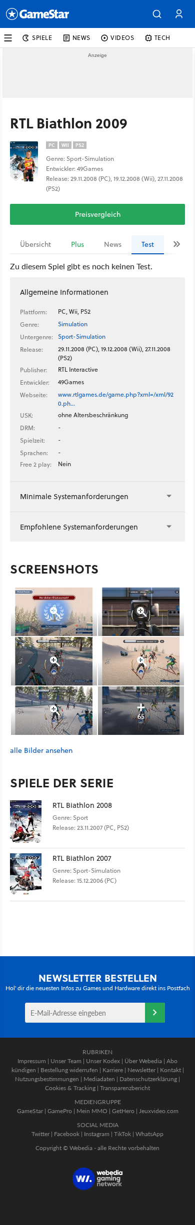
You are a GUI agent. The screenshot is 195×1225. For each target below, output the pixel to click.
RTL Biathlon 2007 (82, 858)
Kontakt (170, 1070)
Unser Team (66, 1061)
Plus (77, 244)
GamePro (60, 1111)
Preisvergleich (97, 214)
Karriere (112, 1070)
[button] (157, 14)
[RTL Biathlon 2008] (31, 821)
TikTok (122, 1134)
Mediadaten (99, 1079)
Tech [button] (162, 37)
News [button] (81, 37)
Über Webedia (143, 1061)
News (113, 244)
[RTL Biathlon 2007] (31, 874)
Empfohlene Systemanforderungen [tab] (79, 527)
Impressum (32, 1061)
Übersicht (35, 244)
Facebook (67, 1134)
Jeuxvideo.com (158, 1111)
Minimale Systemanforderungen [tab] (74, 496)
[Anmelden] (155, 1013)
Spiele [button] (42, 37)
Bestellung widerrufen (69, 1070)
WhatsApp (150, 1134)
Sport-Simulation (82, 336)
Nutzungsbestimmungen (47, 1079)
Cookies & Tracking (70, 1088)
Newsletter (142, 1070)
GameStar (30, 1111)
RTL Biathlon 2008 (82, 805)
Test (148, 244)
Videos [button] (122, 37)
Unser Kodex (103, 1061)
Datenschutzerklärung (148, 1079)
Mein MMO (92, 1111)
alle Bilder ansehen (41, 750)
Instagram (97, 1134)
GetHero (123, 1111)
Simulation (73, 324)
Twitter (41, 1134)
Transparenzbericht (125, 1088)
